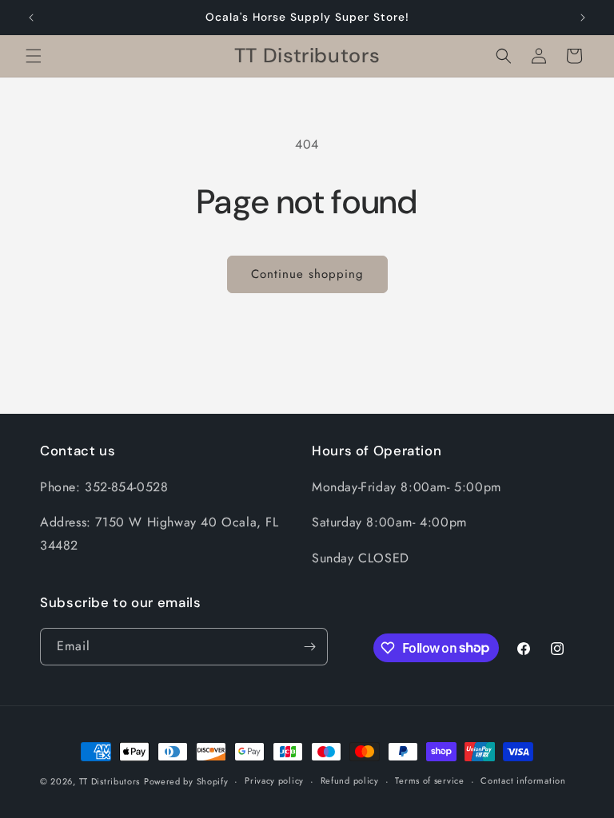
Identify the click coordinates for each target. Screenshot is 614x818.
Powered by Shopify (186, 781)
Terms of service (429, 780)
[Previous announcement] (31, 17)
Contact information (522, 780)
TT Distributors (110, 781)
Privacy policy (274, 780)
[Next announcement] (582, 17)
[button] (33, 55)
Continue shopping (307, 274)
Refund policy (350, 780)
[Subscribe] (309, 646)
